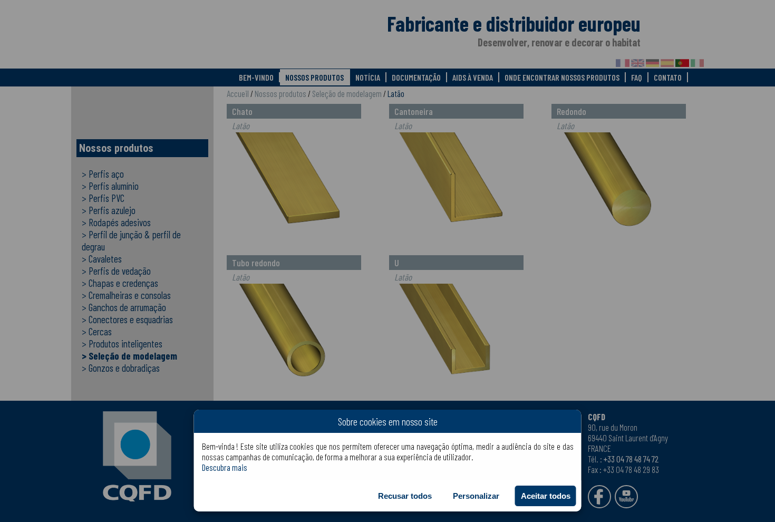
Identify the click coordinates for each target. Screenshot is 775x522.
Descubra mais (224, 467)
